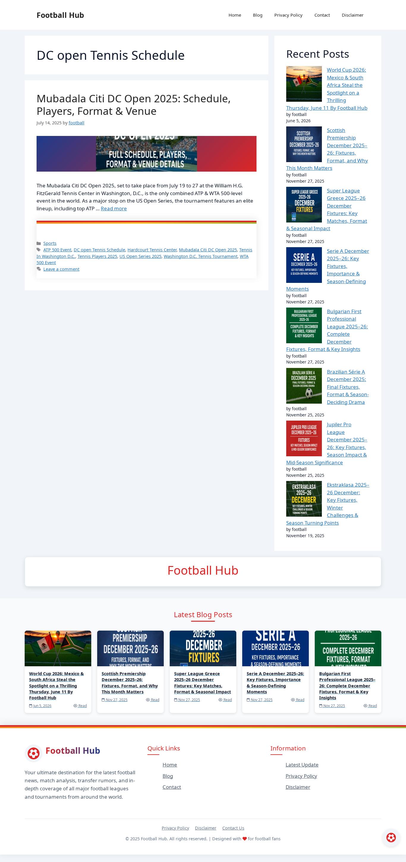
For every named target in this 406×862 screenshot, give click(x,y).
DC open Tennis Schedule (99, 250)
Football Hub (60, 15)
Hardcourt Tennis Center (152, 250)
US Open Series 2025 (140, 256)
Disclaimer (352, 15)
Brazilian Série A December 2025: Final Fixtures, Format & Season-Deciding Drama (348, 386)
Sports (49, 243)
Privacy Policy (288, 15)
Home (235, 15)
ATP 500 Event (57, 250)
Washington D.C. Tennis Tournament (200, 256)
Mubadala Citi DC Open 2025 (208, 250)
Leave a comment (61, 269)
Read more (114, 208)
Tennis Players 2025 (97, 256)
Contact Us (233, 828)
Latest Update (302, 764)
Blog (257, 15)
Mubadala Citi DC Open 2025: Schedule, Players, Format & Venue (134, 104)
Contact (322, 15)
